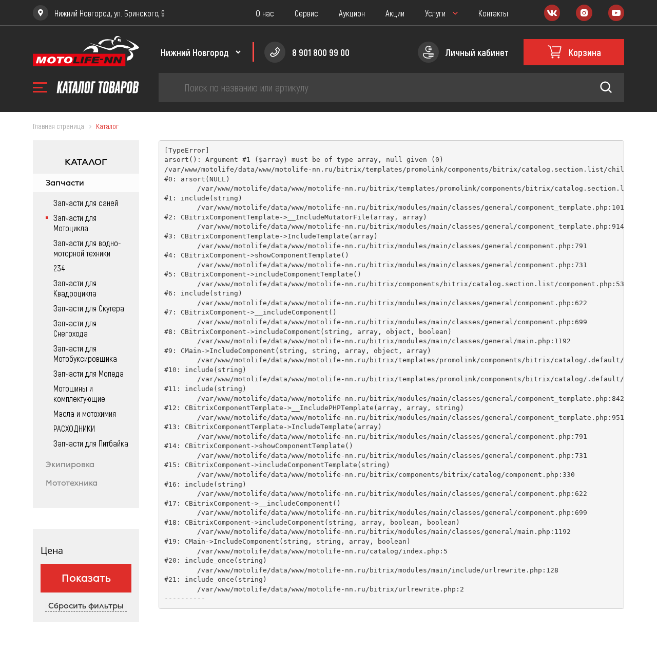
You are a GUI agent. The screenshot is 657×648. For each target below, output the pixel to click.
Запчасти (65, 183)
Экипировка (70, 464)
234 (59, 268)
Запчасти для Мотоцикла (74, 222)
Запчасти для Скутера (88, 308)
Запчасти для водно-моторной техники (87, 247)
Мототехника (72, 483)
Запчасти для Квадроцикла (74, 287)
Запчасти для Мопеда (88, 373)
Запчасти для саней (85, 202)
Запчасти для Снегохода (74, 328)
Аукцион (352, 13)
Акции (394, 13)
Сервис (306, 13)
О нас (265, 13)
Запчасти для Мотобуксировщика (85, 353)
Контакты (493, 13)
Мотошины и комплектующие (79, 393)
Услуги (435, 13)
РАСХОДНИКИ (74, 428)
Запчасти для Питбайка (90, 443)
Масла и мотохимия (84, 413)
